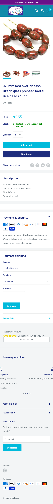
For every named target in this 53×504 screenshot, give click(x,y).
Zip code (7, 288)
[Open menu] (4, 11)
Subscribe (12, 447)
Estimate (11, 305)
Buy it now (26, 154)
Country (6, 262)
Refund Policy (9, 318)
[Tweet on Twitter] (43, 165)
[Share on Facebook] (32, 165)
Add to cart (26, 145)
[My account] (42, 10)
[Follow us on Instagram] (5, 470)
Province (7, 275)
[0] (48, 10)
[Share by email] (48, 165)
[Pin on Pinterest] (37, 165)
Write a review (26, 339)
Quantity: (7, 134)
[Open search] (36, 10)
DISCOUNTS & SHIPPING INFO (26, 2)
